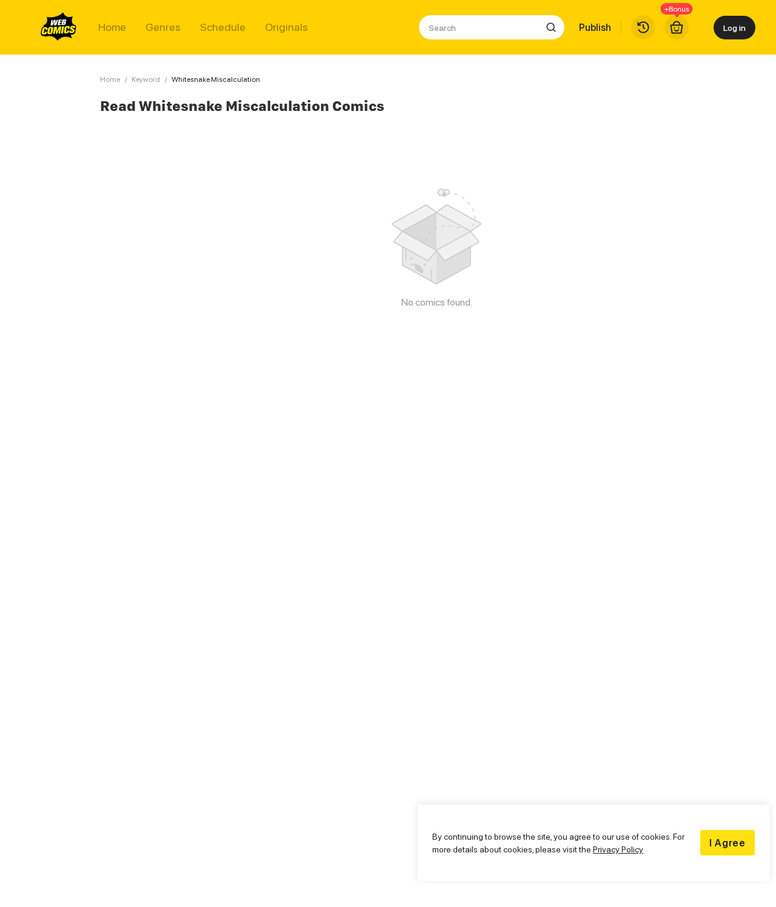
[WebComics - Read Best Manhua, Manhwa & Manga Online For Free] (59, 27)
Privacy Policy (618, 849)
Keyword (146, 79)
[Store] (676, 27)
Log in (734, 27)
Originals (286, 27)
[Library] (643, 27)
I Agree (727, 842)
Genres (163, 27)
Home (112, 27)
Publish (595, 27)
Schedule (223, 27)
